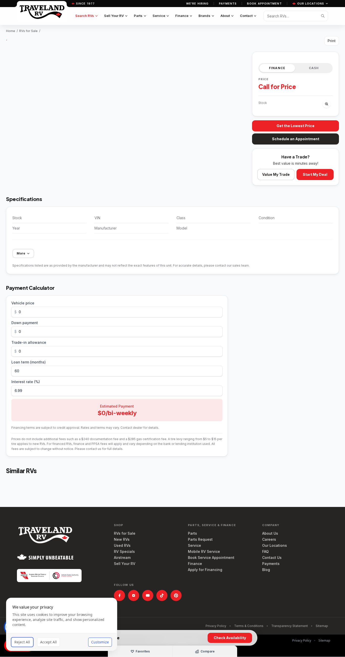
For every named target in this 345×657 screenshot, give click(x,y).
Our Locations (310, 3)
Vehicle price (22, 303)
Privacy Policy (216, 626)
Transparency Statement (289, 626)
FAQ (265, 551)
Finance (181, 16)
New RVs (122, 539)
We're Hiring (197, 3)
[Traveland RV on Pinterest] (176, 595)
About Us (270, 533)
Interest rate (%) (25, 382)
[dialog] (61, 624)
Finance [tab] (277, 68)
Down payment (24, 323)
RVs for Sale (28, 31)
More (21, 253)
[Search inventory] (323, 16)
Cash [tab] (314, 68)
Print (332, 41)
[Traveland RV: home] (42, 11)
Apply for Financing (205, 569)
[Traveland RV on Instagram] (133, 595)
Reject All (22, 642)
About (225, 16)
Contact (246, 16)
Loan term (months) (28, 362)
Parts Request (200, 539)
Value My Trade (276, 174)
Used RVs (122, 545)
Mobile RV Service (204, 551)
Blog (266, 569)
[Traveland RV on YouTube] (147, 595)
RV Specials (124, 551)
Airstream (122, 557)
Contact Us (272, 557)
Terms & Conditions (248, 626)
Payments (228, 3)
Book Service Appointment (211, 557)
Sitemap (322, 626)
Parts (138, 16)
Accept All (48, 642)
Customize (100, 642)
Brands (204, 16)
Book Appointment (264, 3)
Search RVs (84, 16)
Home (10, 31)
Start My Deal (315, 174)
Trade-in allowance (28, 342)
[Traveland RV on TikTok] (161, 595)
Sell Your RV (114, 16)
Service (159, 16)
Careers (269, 539)
